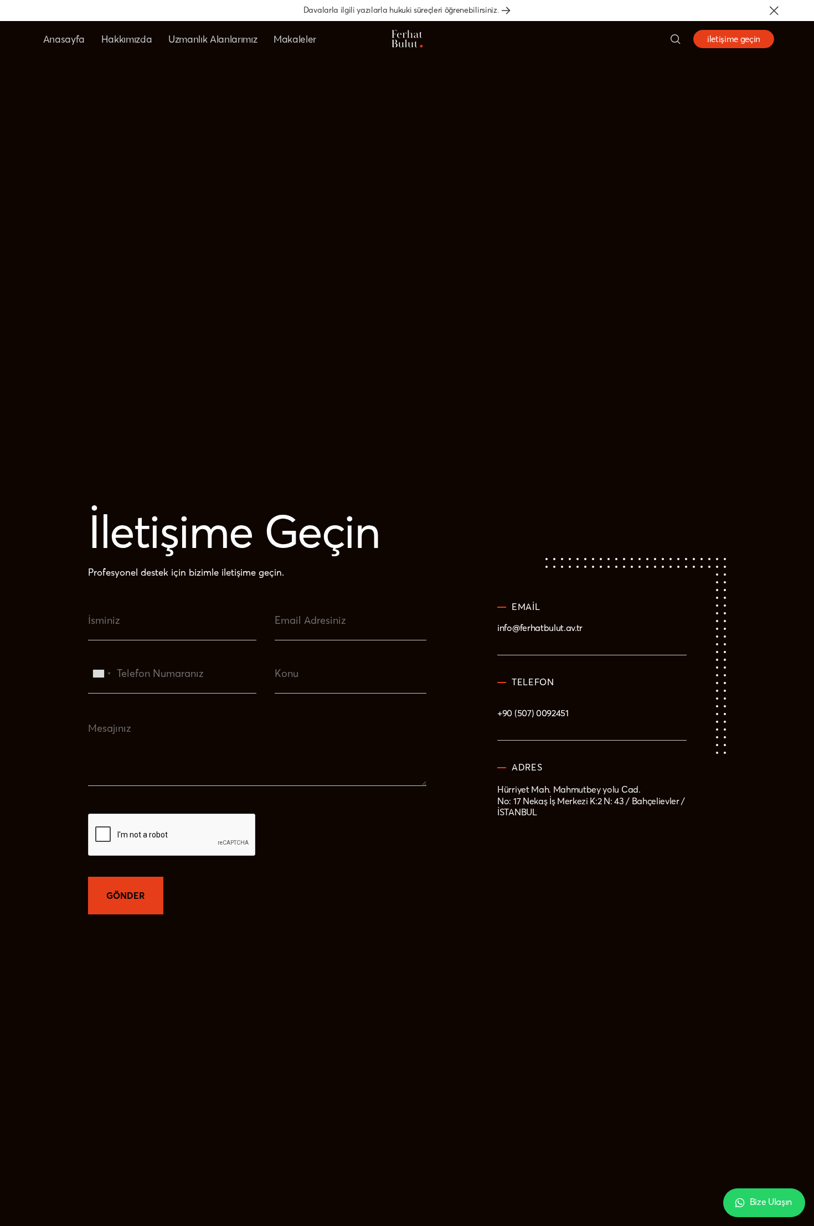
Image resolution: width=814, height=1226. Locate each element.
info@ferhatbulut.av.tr (540, 628)
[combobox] (101, 681)
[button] (774, 10)
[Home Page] (407, 38)
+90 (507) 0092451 (533, 712)
